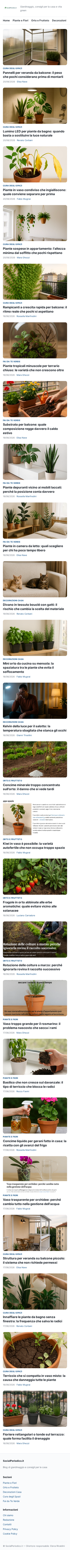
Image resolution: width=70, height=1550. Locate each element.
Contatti (7, 1524)
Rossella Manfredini (26, 316)
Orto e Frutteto (40, 20)
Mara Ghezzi (23, 257)
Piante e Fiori (20, 20)
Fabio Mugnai (24, 199)
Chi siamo (8, 1515)
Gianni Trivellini (24, 735)
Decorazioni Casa (13, 600)
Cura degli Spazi (12, 68)
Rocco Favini (22, 1091)
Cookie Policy (10, 1533)
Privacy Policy (10, 1529)
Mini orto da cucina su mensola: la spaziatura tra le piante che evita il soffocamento (28, 668)
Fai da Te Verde (11, 361)
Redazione (8, 1519)
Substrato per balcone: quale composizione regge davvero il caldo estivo (30, 429)
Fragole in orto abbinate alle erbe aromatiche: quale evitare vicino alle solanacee (30, 906)
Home (6, 20)
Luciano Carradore (26, 915)
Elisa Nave (22, 81)
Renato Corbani (25, 140)
